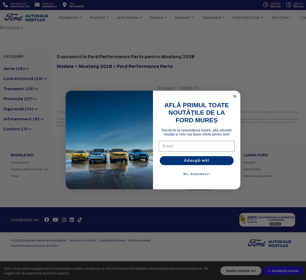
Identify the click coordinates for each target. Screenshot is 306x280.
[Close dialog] (234, 96)
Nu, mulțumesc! (196, 174)
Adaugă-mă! (196, 160)
